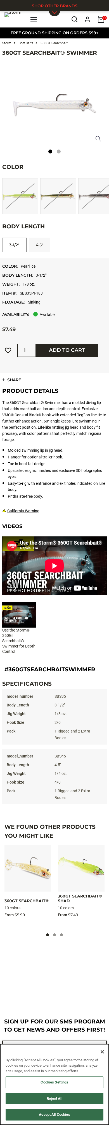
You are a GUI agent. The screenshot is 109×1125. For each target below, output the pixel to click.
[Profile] (87, 19)
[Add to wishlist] (8, 350)
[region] (54, 1084)
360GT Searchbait (54, 43)
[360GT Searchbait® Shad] (81, 868)
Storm (6, 43)
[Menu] (33, 19)
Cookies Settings (54, 1082)
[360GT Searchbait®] (27, 868)
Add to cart (67, 350)
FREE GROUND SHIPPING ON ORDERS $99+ (54, 32)
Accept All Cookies (54, 1114)
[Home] (13, 19)
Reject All (54, 1098)
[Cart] (101, 19)
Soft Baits (25, 43)
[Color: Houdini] (58, 196)
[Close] (102, 1052)
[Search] (74, 19)
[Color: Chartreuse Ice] (20, 196)
